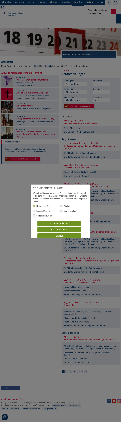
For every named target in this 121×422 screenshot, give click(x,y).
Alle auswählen (59, 223)
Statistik (67, 206)
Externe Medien (43, 211)
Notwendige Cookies (45, 206)
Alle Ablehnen (59, 230)
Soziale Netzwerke (44, 216)
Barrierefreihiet (70, 211)
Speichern (59, 236)
